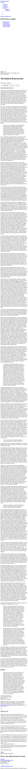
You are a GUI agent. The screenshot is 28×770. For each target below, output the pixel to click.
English (4, 8)
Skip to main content (5, 1)
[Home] (2, 2)
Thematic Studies (6, 25)
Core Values (5, 6)
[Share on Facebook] (5, 71)
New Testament (6, 24)
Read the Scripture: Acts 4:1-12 (7, 88)
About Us (5, 5)
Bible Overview (6, 21)
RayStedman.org (7, 16)
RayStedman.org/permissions (7, 705)
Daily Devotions (6, 26)
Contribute (5, 4)
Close (2, 752)
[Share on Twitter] (4, 71)
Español (7, 9)
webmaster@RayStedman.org (7, 766)
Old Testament (6, 23)
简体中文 (8, 10)
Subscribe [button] (3, 759)
